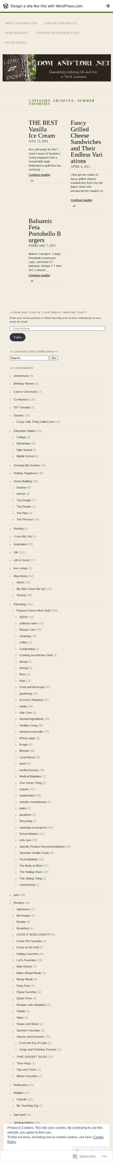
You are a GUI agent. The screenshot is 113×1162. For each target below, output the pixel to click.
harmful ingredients (31, 718)
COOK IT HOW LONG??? (33, 934)
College (21, 437)
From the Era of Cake (33, 1042)
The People (24, 506)
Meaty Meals (25, 979)
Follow (18, 337)
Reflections (21, 1085)
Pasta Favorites (27, 992)
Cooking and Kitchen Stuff (35, 655)
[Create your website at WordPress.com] (56, 6)
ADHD (23, 617)
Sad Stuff (19, 1114)
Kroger (23, 744)
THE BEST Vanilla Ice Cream (43, 129)
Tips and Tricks (27, 1069)
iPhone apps (27, 738)
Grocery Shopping (31, 699)
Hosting (18, 528)
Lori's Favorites (26, 960)
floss (22, 674)
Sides (20, 1017)
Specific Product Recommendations (42, 846)
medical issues (28, 770)
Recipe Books (16, 42)
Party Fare (23, 985)
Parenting (20, 604)
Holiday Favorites (28, 953)
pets (16, 894)
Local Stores (27, 757)
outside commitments (33, 801)
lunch (22, 763)
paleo (22, 808)
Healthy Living (28, 725)
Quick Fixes (24, 998)
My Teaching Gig (27, 1105)
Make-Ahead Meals (29, 973)
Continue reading (39, 177)
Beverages (23, 915)
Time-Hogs (24, 1063)
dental (23, 661)
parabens (25, 814)
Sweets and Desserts (30, 1036)
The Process (25, 519)
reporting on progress (33, 827)
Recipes (19, 902)
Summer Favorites (28, 1030)
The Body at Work (31, 865)
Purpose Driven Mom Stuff (58, 32)
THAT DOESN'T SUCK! (32, 1056)
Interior (21, 493)
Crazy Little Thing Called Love (36, 421)
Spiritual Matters (24, 1122)
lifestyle (24, 750)
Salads (21, 1011)
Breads (21, 921)
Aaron (20, 582)
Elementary (24, 443)
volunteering (27, 884)
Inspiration (20, 544)
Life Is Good (21, 560)
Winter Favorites (27, 1076)
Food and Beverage (32, 687)
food (22, 680)
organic (24, 789)
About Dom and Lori (21, 23)
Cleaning (24, 636)
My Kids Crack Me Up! (31, 588)
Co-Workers (21, 399)
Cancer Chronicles (60, 23)
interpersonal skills (31, 731)
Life (16, 552)
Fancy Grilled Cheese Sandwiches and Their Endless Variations (86, 141)
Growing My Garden (27, 465)
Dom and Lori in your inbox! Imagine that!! (49, 312)
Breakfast (23, 928)
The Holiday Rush (30, 871)
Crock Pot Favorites (29, 941)
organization (27, 795)
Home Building (16, 32)
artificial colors (28, 623)
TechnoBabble (28, 859)
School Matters (29, 833)
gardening (25, 693)
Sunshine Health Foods (34, 852)
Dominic (19, 415)
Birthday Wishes (24, 383)
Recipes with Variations (31, 1004)
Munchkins (21, 576)
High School (24, 449)
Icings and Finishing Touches (37, 1049)
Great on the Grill (27, 947)
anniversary (21, 375)
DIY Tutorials (22, 407)
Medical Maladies (30, 776)
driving (23, 668)
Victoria (21, 595)
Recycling (25, 821)
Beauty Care (27, 629)
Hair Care (25, 712)
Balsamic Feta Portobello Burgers (45, 230)
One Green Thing (30, 782)
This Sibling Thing (30, 878)
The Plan (22, 513)
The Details (24, 500)
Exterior (22, 487)
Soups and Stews (28, 1023)
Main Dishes (24, 966)
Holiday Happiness (26, 473)
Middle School (25, 456)
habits (23, 706)
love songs (21, 568)
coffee (23, 642)
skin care (25, 840)
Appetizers (23, 909)
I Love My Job (23, 536)
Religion (19, 1092)
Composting (27, 648)
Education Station (25, 430)
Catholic (22, 1099)
